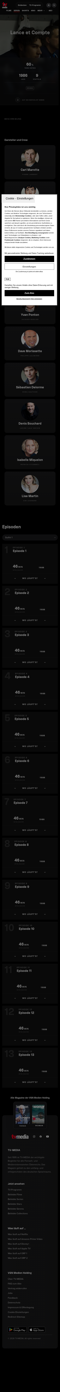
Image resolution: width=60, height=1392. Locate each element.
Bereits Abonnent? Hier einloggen (29, 299)
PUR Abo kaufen (29, 293)
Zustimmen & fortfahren (29, 259)
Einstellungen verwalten (29, 266)
